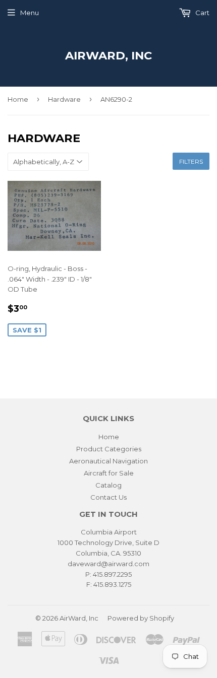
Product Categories (108, 449)
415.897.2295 (112, 574)
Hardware (64, 99)
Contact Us (108, 497)
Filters (191, 161)
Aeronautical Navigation (108, 461)
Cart (201, 13)
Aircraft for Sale (109, 473)
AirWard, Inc (108, 55)
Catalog (108, 485)
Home (18, 99)
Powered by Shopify (140, 618)
